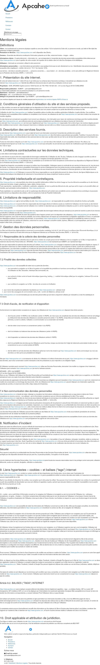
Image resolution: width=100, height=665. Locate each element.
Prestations (9, 17)
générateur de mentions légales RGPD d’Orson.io (52, 99)
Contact (8, 29)
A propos (8, 25)
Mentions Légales (22, 663)
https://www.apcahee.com (24, 52)
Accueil (8, 14)
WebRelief (12, 663)
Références (9, 21)
